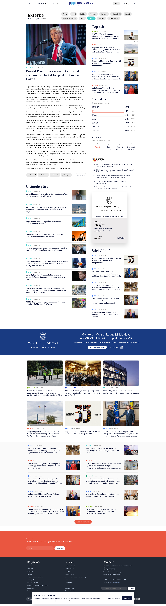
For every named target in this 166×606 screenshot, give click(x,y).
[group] (115, 35)
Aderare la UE (116, 14)
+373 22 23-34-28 (110, 568)
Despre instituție (31, 566)
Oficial (74, 14)
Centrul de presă (69, 574)
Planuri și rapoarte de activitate (35, 577)
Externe (36, 15)
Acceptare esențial (114, 598)
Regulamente (30, 588)
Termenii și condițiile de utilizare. (69, 601)
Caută (132, 588)
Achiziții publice (31, 580)
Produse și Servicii (70, 566)
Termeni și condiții (70, 591)
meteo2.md (107, 140)
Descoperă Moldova (69, 18)
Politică (82, 14)
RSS (66, 585)
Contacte (29, 591)
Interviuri (101, 18)
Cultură (127, 14)
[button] (134, 41)
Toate (65, 14)
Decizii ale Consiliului (32, 582)
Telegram (67, 175)
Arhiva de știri (68, 580)
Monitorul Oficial (69, 588)
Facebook (33, 175)
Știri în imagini (113, 18)
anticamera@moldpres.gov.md (115, 572)
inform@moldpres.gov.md (114, 574)
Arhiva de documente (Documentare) (75, 577)
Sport (82, 18)
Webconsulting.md (115, 582)
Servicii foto (68, 571)
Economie (104, 14)
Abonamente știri (69, 569)
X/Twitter (56, 175)
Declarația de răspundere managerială (37, 585)
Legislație (29, 574)
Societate (93, 14)
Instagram (44, 175)
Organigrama (30, 571)
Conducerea (30, 569)
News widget (68, 582)
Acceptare (127, 598)
